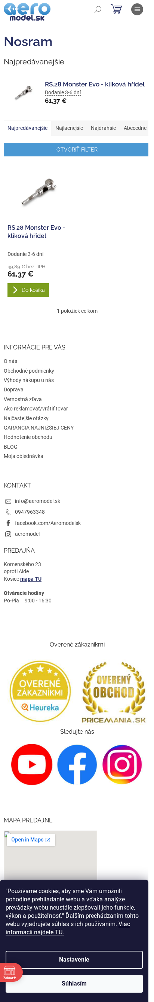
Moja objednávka (23, 456)
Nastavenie (74, 959)
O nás (10, 361)
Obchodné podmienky (29, 371)
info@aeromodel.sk (37, 501)
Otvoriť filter (77, 150)
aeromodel (27, 534)
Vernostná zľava (23, 399)
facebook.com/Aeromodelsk (48, 523)
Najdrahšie (103, 128)
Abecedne (135, 128)
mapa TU (30, 579)
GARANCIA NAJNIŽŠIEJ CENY (39, 428)
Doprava (14, 389)
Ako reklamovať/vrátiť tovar (36, 409)
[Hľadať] (97, 9)
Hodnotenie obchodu (28, 437)
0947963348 (30, 512)
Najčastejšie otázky (26, 418)
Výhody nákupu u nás (29, 380)
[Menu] (137, 9)
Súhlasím (74, 983)
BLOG (11, 447)
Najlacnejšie (69, 128)
